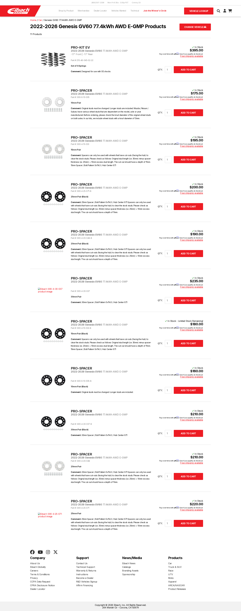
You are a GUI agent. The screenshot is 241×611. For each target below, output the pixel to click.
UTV (170, 574)
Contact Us (81, 563)
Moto (170, 578)
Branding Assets (130, 570)
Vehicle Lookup (198, 11)
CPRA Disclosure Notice (42, 585)
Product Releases (177, 589)
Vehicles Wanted (118, 10)
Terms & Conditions (40, 574)
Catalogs (126, 567)
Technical (135, 10)
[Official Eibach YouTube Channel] (40, 552)
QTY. (160, 69)
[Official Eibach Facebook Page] (32, 552)
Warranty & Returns (86, 570)
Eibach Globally (38, 567)
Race (170, 570)
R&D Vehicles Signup (86, 581)
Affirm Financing (84, 585)
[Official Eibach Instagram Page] (48, 552)
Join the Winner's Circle (154, 10)
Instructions (82, 574)
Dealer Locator (100, 10)
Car (170, 563)
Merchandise (83, 10)
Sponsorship (128, 574)
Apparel (172, 581)
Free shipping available (191, 56)
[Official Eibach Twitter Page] (55, 552)
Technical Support (85, 567)
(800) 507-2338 (97, 3)
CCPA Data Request (40, 581)
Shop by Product (66, 10)
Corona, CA (136, 3)
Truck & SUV (175, 567)
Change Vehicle (194, 27)
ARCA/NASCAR (176, 585)
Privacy (34, 578)
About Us (35, 563)
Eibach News (128, 563)
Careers (34, 570)
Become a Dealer (85, 578)
